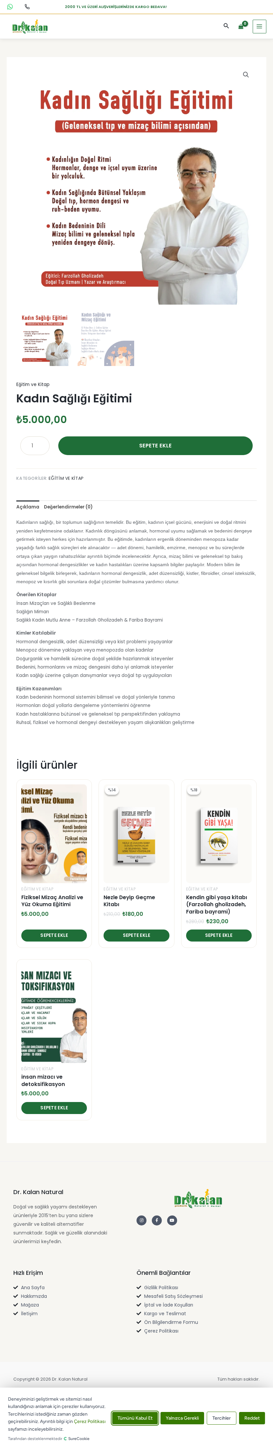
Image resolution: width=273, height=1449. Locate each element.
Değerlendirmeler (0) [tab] (68, 507)
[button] (226, 26)
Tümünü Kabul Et (135, 1418)
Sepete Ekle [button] (54, 935)
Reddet (252, 1418)
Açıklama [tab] (27, 507)
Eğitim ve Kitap (33, 384)
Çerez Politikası (90, 1421)
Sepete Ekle (155, 445)
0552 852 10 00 (10, 6)
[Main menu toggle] (259, 26)
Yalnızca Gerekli (182, 1418)
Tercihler (221, 1418)
